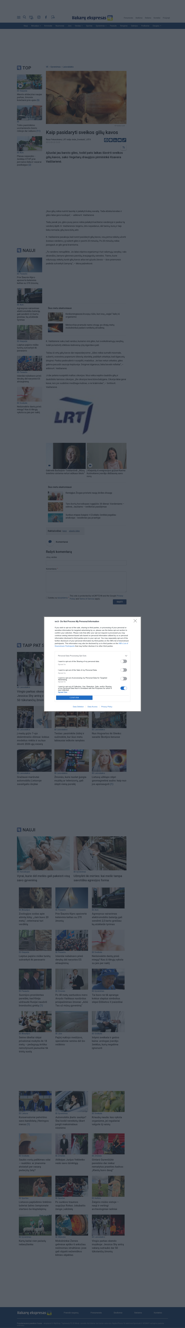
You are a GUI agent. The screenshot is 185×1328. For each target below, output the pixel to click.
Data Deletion (78, 707)
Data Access (92, 707)
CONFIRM (74, 698)
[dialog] (92, 664)
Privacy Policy (106, 707)
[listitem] (92, 655)
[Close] (136, 621)
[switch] (123, 661)
